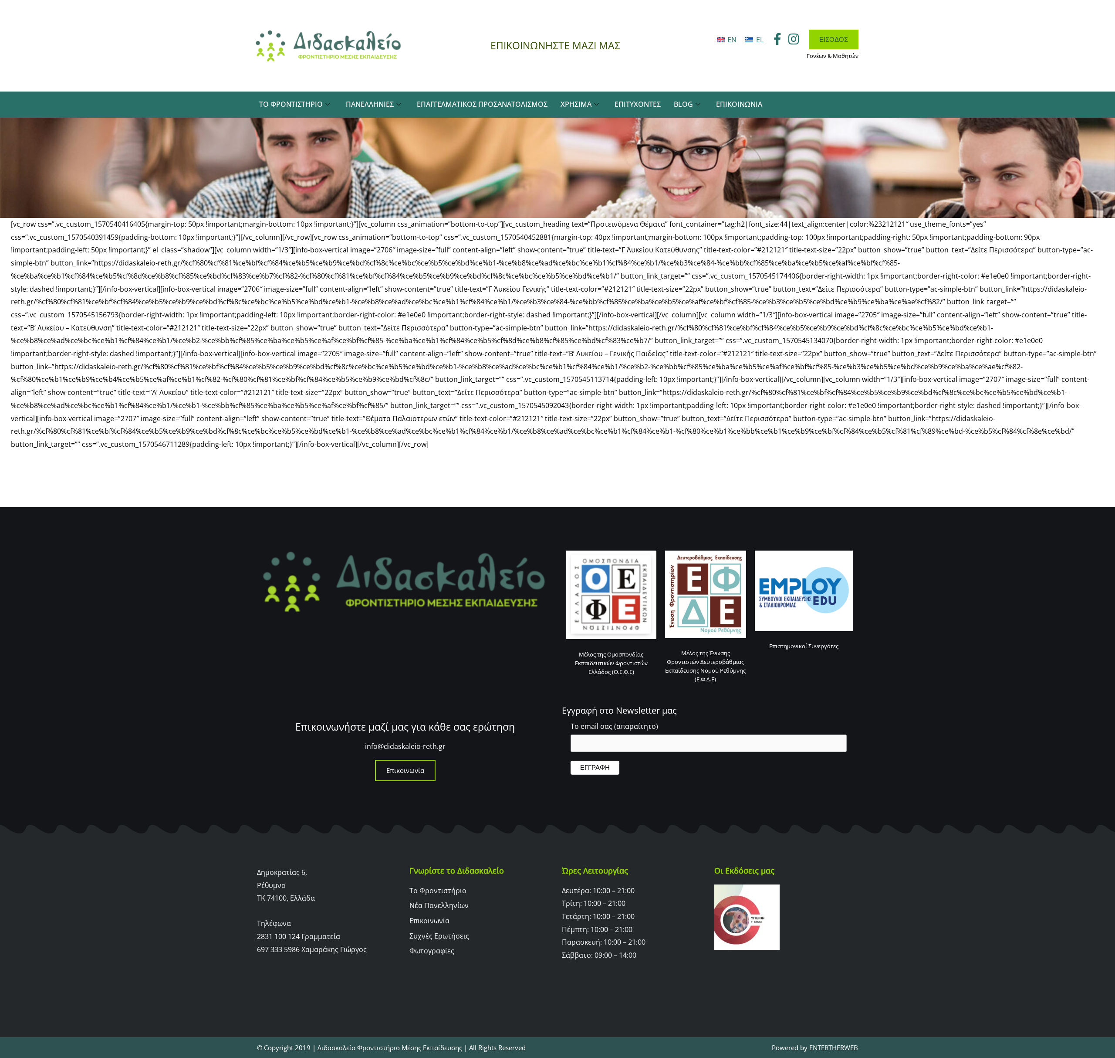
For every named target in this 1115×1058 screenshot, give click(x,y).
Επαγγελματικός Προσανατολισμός (482, 104)
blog (683, 104)
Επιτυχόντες (638, 104)
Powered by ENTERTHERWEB (815, 1047)
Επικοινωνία (739, 104)
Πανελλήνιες (370, 104)
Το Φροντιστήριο (291, 104)
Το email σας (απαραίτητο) (614, 726)
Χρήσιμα (576, 104)
